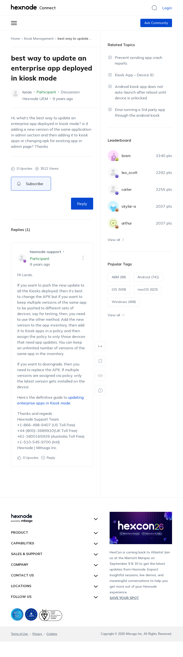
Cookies (51, 634)
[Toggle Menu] (14, 23)
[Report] (100, 390)
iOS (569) (119, 289)
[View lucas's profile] (15, 93)
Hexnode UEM (35, 98)
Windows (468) (124, 302)
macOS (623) (148, 289)
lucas (27, 92)
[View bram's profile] (113, 155)
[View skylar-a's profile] (113, 206)
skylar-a (129, 206)
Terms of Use (20, 634)
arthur (127, 223)
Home (15, 38)
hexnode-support (45, 251)
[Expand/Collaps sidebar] (100, 346)
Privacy (37, 634)
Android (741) (148, 277)
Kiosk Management (39, 38)
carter (127, 189)
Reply (82, 203)
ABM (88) (119, 277)
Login (167, 7)
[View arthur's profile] (113, 223)
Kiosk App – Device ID (134, 74)
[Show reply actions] (83, 258)
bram (126, 155)
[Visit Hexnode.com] (24, 7)
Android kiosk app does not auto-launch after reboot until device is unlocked (140, 92)
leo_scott (129, 172)
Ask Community (156, 23)
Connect (47, 8)
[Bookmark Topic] (100, 361)
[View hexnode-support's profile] (21, 258)
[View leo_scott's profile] (113, 172)
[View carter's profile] (113, 189)
